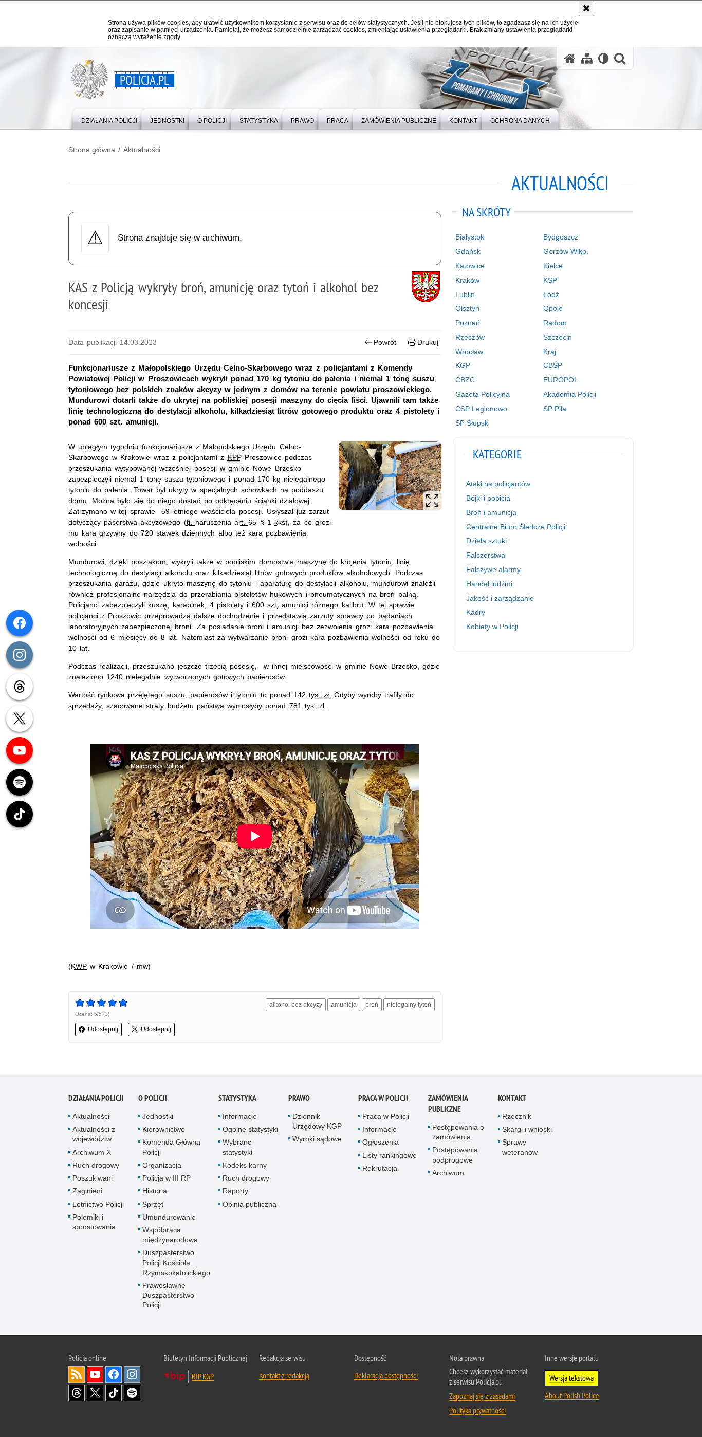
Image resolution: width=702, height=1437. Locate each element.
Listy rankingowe (389, 1155)
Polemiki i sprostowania (94, 1222)
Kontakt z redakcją (284, 1375)
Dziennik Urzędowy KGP (317, 1121)
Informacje (240, 1116)
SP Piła (554, 408)
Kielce (553, 266)
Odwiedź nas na (95, 1374)
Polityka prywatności (477, 1410)
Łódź (551, 294)
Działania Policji (96, 1098)
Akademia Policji (569, 394)
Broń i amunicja (491, 512)
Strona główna (91, 149)
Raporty (235, 1191)
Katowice (470, 266)
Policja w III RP (166, 1178)
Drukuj (427, 342)
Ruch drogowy (95, 1165)
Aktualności (141, 149)
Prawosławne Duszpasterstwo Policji (168, 1295)
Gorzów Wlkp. (565, 251)
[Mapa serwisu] (587, 58)
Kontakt (512, 1098)
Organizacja (161, 1165)
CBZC (465, 380)
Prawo (299, 1098)
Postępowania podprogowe (455, 1155)
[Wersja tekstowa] (603, 58)
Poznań (467, 323)
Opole (553, 308)
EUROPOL (560, 380)
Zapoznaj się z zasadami (482, 1396)
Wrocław (469, 351)
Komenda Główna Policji (171, 1147)
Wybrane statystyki (237, 1147)
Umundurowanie (169, 1217)
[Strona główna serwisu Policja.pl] (570, 58)
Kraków (467, 280)
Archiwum (448, 1173)
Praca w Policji (383, 1098)
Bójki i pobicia (488, 498)
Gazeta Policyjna (482, 394)
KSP (550, 280)
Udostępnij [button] (103, 1029)
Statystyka (237, 1098)
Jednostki (157, 1116)
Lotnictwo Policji (98, 1204)
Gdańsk (468, 251)
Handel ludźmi (489, 584)
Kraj (549, 351)
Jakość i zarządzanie (500, 598)
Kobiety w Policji (492, 626)
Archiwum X (91, 1152)
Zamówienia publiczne (448, 1103)
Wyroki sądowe (317, 1139)
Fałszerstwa (485, 555)
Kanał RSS (76, 1374)
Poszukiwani (92, 1178)
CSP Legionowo (481, 408)
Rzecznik (516, 1116)
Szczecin (557, 337)
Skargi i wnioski (527, 1129)
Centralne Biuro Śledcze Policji (515, 527)
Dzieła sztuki (486, 541)
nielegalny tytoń (409, 1004)
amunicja (344, 1004)
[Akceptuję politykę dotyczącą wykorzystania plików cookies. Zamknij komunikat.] (586, 8)
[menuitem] (109, 118)
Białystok (469, 237)
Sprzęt (152, 1204)
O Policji (152, 1098)
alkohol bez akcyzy (295, 1004)
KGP (462, 365)
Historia (154, 1191)
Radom (555, 323)
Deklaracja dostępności (386, 1375)
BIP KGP (203, 1376)
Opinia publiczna (249, 1204)
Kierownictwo (163, 1129)
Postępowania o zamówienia (458, 1132)
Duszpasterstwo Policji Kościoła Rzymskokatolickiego (176, 1262)
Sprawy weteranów (520, 1147)
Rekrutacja (379, 1168)
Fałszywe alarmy (493, 569)
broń (371, 1004)
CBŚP (552, 365)
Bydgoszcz (560, 237)
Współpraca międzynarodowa (170, 1235)
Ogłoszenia (380, 1142)
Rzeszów (470, 337)
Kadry (475, 612)
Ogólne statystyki (250, 1129)
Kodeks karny (245, 1165)
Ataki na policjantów (498, 484)
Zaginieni (87, 1191)
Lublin (465, 294)
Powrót (385, 342)
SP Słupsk (471, 423)
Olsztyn (467, 308)
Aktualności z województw (93, 1134)
